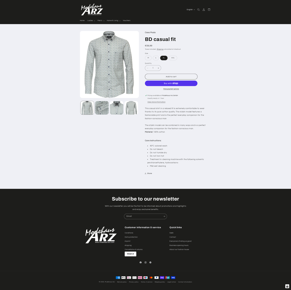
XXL (174, 58)
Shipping (160, 49)
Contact (172, 237)
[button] (91, 20)
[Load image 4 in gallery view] (131, 108)
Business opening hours (178, 245)
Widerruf (130, 254)
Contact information (185, 282)
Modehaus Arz (110, 281)
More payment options (171, 89)
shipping (128, 245)
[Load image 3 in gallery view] (116, 108)
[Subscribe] (164, 216)
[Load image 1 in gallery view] (87, 108)
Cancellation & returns (134, 249)
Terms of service (146, 282)
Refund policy (122, 282)
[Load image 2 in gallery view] (102, 108)
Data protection (131, 237)
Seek (171, 233)
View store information (156, 102)
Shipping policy (160, 282)
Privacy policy (134, 282)
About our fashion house (179, 249)
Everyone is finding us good (180, 241)
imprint (127, 241)
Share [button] (149, 173)
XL (164, 58)
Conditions (129, 233)
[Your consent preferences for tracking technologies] (287, 286)
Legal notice (171, 282)
